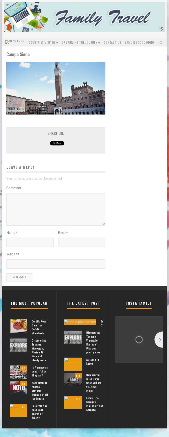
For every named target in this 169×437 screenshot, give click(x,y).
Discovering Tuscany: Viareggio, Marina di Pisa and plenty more (39, 350)
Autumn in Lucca (92, 361)
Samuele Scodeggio (139, 42)
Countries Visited (41, 42)
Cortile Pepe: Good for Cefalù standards (39, 327)
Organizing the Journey (79, 42)
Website (12, 254)
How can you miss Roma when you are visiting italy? (93, 382)
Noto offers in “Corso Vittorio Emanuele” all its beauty (40, 390)
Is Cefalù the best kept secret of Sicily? (39, 411)
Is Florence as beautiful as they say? (40, 371)
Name (11, 233)
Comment (13, 188)
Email (63, 233)
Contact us (112, 42)
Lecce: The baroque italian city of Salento (94, 404)
